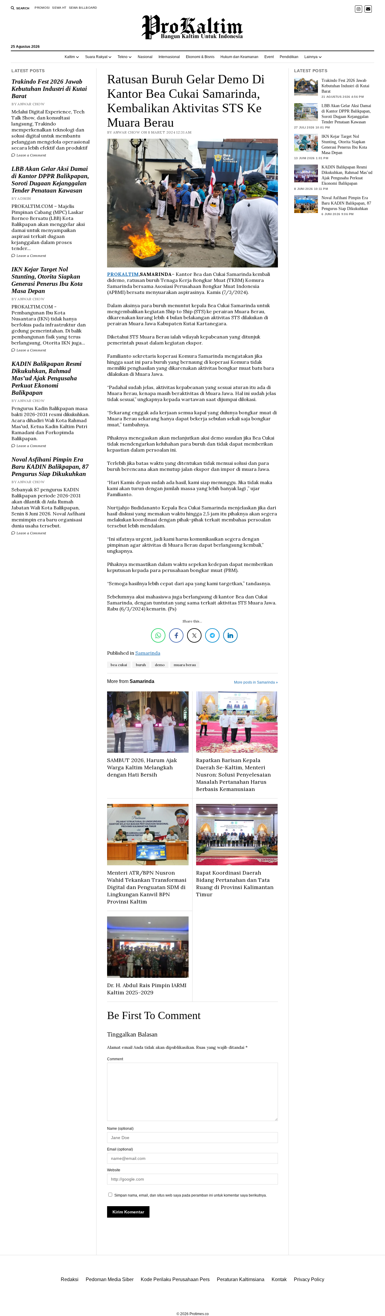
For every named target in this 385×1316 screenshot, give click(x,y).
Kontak (279, 1279)
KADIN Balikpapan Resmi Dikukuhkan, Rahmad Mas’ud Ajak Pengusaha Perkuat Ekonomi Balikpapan (46, 378)
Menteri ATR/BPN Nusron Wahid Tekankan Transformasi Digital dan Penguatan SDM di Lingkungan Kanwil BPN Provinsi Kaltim (146, 887)
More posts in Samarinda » (256, 682)
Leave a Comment (31, 155)
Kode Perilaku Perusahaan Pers (175, 1279)
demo (160, 665)
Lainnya (311, 57)
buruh (141, 665)
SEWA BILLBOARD (83, 7)
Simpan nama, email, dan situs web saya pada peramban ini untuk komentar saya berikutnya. (190, 1195)
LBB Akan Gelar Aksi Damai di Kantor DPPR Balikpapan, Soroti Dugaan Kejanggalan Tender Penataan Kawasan (50, 179)
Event (269, 57)
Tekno (123, 57)
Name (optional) (120, 1128)
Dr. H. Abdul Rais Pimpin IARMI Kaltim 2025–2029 (146, 989)
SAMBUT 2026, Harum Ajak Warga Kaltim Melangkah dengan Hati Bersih (142, 767)
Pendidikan (289, 57)
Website (113, 1170)
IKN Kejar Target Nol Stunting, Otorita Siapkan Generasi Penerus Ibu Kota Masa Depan (47, 280)
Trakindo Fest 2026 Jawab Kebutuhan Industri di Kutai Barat (49, 89)
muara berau (185, 665)
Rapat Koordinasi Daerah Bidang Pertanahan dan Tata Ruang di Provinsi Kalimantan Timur (234, 883)
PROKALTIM (123, 274)
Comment (115, 1059)
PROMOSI (42, 7)
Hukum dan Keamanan (239, 57)
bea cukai (119, 665)
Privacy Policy (309, 1279)
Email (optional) (120, 1149)
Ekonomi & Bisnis (200, 57)
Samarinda (147, 653)
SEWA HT (59, 7)
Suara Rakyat (96, 57)
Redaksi (70, 1279)
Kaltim (70, 57)
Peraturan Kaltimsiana (240, 1279)
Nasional (145, 57)
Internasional (169, 57)
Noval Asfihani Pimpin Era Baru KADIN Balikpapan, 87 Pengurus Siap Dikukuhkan (50, 466)
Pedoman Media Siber (110, 1279)
